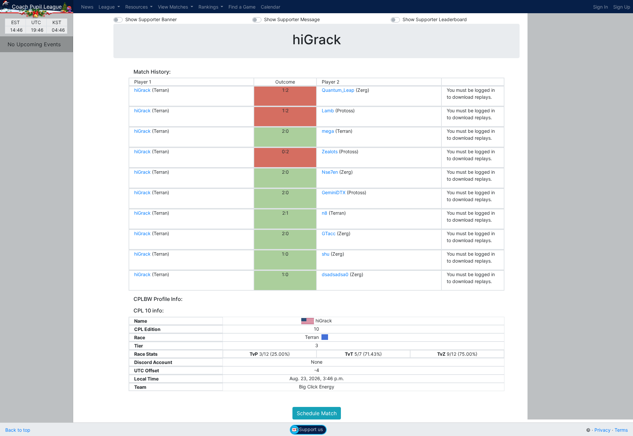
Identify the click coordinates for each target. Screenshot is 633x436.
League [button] (107, 7)
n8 (324, 213)
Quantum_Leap (338, 90)
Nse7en (330, 172)
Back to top (17, 430)
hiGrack (142, 90)
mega (328, 131)
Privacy (602, 430)
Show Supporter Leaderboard (435, 19)
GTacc (329, 233)
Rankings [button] (209, 7)
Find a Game (242, 7)
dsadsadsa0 (335, 274)
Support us (311, 429)
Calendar (270, 7)
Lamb (328, 110)
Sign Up (621, 7)
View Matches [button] (173, 7)
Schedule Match (317, 413)
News (87, 7)
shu (325, 254)
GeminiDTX (334, 192)
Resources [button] (137, 7)
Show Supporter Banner (151, 19)
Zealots (330, 151)
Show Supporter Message (292, 19)
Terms (621, 430)
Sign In (600, 7)
